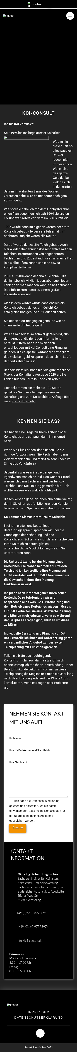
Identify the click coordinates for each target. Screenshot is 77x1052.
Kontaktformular (23, 401)
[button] (35, 4)
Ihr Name (15, 738)
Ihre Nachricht (18, 762)
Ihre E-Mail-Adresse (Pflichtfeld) (29, 750)
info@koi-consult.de (29, 940)
